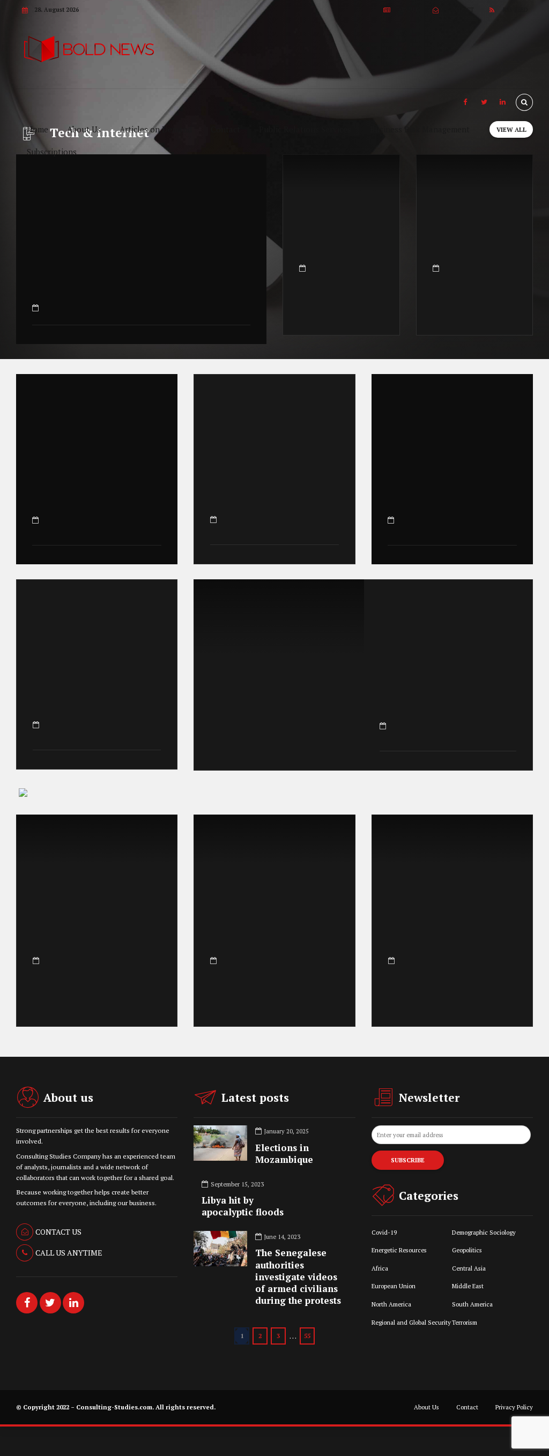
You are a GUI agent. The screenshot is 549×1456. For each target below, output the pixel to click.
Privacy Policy (514, 1407)
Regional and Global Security (411, 1322)
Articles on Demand (156, 129)
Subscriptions (52, 151)
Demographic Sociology (484, 1232)
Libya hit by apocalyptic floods (243, 1206)
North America (391, 1304)
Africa (380, 1268)
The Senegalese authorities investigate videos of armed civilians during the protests (298, 1276)
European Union (394, 1286)
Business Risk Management (420, 129)
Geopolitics (467, 1250)
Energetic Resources (399, 1250)
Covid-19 (384, 1232)
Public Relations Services (305, 129)
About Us (84, 129)
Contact (225, 129)
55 (307, 1336)
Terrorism (464, 1322)
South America (472, 1304)
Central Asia (469, 1268)
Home (37, 129)
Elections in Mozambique (284, 1153)
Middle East (468, 1286)
